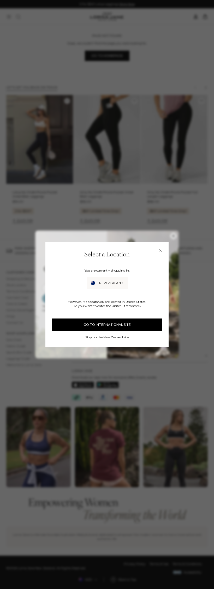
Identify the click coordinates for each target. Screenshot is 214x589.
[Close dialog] (160, 250)
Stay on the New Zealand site (107, 337)
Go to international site (107, 325)
